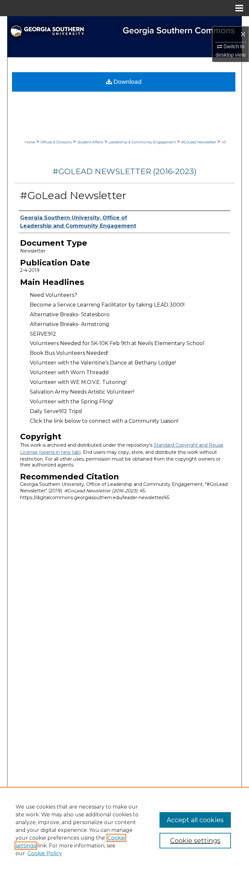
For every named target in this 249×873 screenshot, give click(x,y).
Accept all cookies (195, 820)
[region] (124, 830)
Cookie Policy (45, 853)
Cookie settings (195, 841)
